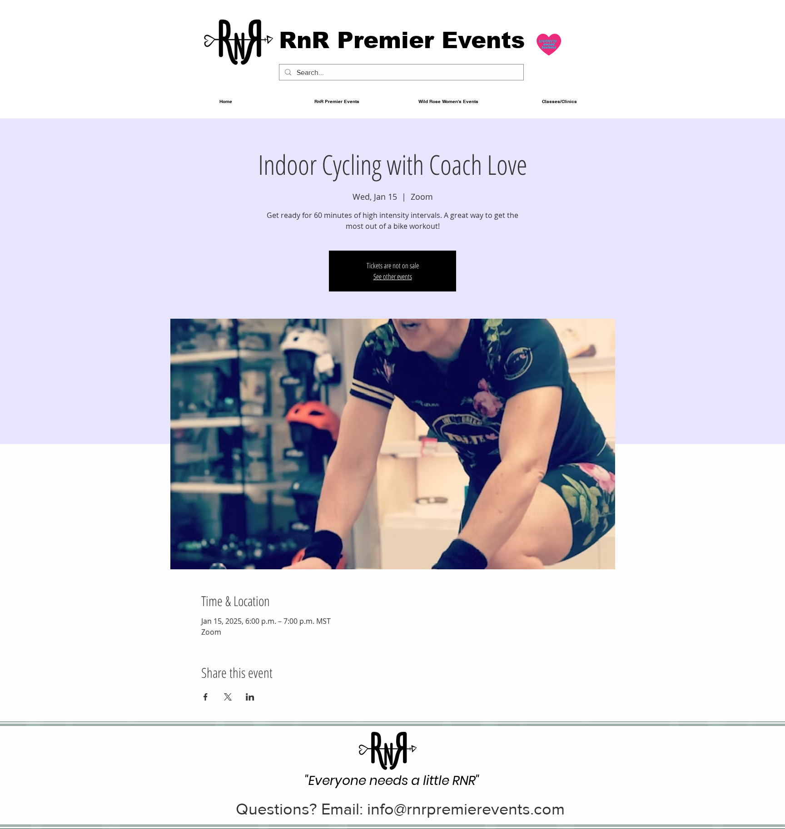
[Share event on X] (228, 697)
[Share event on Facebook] (205, 697)
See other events (392, 276)
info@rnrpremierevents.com (466, 809)
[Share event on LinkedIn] (250, 697)
